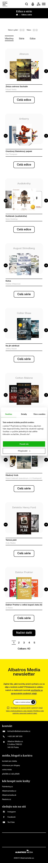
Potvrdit (33, 702)
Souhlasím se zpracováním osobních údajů (27, 708)
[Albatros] (5, 835)
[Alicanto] (9, 839)
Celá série (24, 294)
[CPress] (38, 835)
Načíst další (24, 633)
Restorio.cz (6, 799)
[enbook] (31, 844)
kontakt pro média (9, 761)
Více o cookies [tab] (39, 414)
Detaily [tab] (24, 414)
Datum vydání (13, 30)
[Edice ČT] (28, 839)
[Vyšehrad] (19, 839)
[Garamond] (16, 844)
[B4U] (43, 835)
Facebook (11, 817)
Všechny (9, 38)
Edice (33, 38)
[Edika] (14, 839)
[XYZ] (14, 835)
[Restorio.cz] (36, 844)
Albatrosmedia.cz (9, 791)
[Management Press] (33, 835)
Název (29, 30)
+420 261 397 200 (14, 736)
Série (21, 38)
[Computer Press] (28, 835)
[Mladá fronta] (12, 844)
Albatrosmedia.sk (9, 795)
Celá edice (24, 100)
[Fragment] (5, 839)
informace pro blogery (11, 765)
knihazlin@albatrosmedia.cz (18, 731)
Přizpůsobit (22, 451)
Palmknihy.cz (7, 787)
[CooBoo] (19, 835)
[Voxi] (24, 835)
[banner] (5, 4)
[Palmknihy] (33, 839)
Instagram (11, 812)
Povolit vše (24, 444)
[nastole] (24, 839)
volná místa (7, 770)
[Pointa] (43, 839)
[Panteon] (38, 839)
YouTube (11, 822)
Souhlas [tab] (8, 414)
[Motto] (9, 835)
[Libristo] (21, 844)
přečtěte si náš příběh (11, 774)
